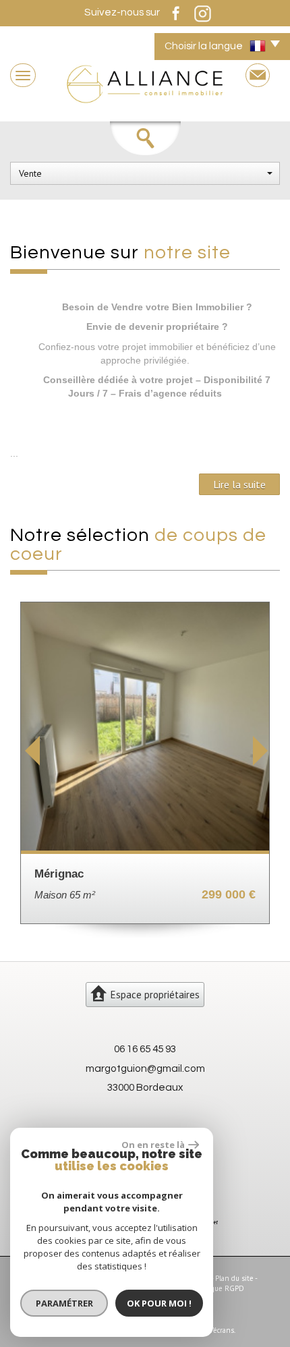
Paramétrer (64, 1303)
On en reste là (153, 1145)
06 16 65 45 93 (145, 1048)
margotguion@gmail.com (145, 1068)
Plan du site (234, 1278)
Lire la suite (239, 484)
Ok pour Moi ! (159, 1303)
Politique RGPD (219, 1288)
